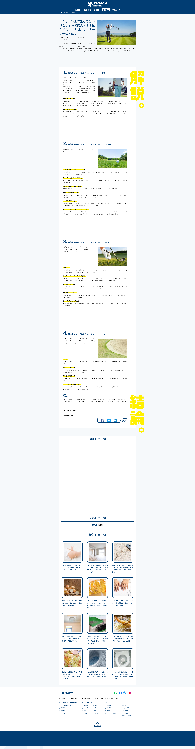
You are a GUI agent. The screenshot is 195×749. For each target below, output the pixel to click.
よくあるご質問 (125, 708)
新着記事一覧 (64, 708)
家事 (85, 710)
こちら (84, 410)
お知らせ (124, 705)
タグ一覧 (63, 713)
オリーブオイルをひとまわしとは (69, 705)
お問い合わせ (125, 710)
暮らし (85, 713)
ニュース (96, 713)
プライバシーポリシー (112, 713)
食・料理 (86, 708)
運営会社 (109, 705)
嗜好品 (95, 708)
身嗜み (95, 705)
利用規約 (109, 710)
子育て (95, 710)
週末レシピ (86, 705)
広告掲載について (111, 708)
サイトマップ (125, 713)
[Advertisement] (83, 477)
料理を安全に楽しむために (128, 715)
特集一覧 (63, 710)
